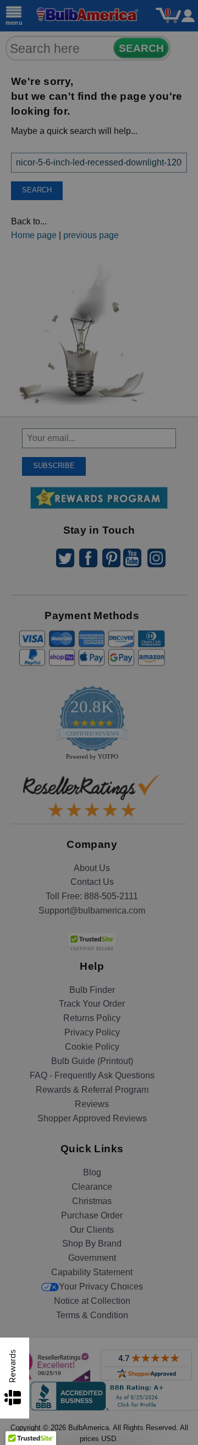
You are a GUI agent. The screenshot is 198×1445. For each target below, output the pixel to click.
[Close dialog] (183, 632)
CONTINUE (99, 788)
